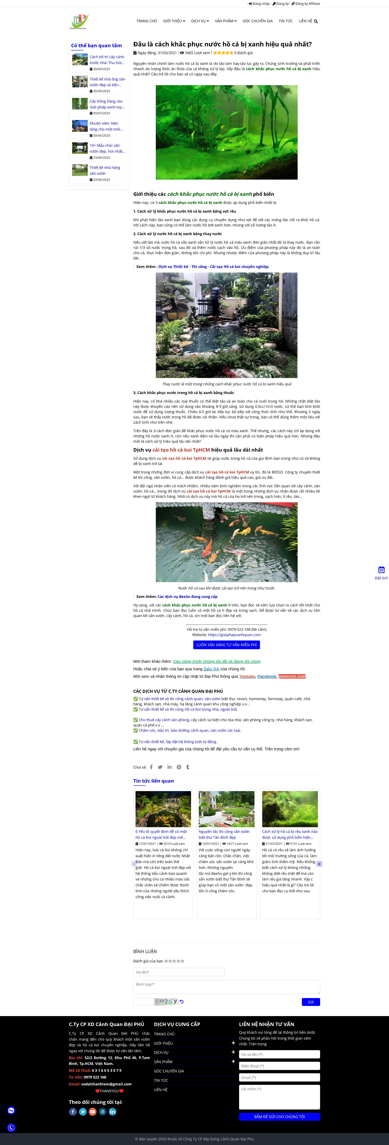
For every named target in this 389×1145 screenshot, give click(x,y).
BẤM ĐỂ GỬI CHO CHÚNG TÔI (279, 1116)
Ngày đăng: (147, 52)
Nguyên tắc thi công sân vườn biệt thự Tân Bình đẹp (224, 834)
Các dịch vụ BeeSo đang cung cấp (187, 596)
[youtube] (93, 1112)
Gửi (311, 1001)
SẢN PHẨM (224, 20)
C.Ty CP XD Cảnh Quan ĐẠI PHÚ (106, 1024)
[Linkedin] (170, 767)
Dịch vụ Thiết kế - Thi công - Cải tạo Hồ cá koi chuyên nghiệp (213, 266)
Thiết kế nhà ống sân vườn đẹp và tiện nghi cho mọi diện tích (107, 82)
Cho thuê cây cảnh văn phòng (164, 719)
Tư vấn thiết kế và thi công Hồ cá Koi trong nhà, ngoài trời (188, 709)
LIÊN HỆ (305, 20)
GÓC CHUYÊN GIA (258, 20)
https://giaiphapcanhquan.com (234, 634)
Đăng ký (282, 3)
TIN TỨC (286, 20)
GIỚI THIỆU (173, 20)
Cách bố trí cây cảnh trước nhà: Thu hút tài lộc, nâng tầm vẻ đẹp (107, 60)
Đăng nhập (261, 3)
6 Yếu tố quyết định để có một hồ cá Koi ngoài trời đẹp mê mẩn (161, 834)
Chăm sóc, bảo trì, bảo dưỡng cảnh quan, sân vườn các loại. (190, 730)
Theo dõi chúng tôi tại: (96, 1102)
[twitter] (83, 1112)
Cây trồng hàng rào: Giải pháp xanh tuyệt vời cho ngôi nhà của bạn (107, 104)
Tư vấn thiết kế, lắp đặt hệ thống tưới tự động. (178, 741)
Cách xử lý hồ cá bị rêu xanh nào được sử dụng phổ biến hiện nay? (290, 834)
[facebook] (73, 1112)
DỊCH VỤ (199, 20)
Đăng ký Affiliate (307, 3)
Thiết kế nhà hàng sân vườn (105, 170)
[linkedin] (112, 1112)
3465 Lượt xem (197, 52)
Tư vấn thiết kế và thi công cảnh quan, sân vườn (179, 698)
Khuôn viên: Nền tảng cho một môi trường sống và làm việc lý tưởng (106, 126)
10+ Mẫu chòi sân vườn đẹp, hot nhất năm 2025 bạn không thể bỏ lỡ (108, 148)
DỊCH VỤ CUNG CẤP (177, 1024)
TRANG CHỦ (147, 20)
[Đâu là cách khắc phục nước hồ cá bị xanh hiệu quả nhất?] (79, 21)
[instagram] (103, 1112)
